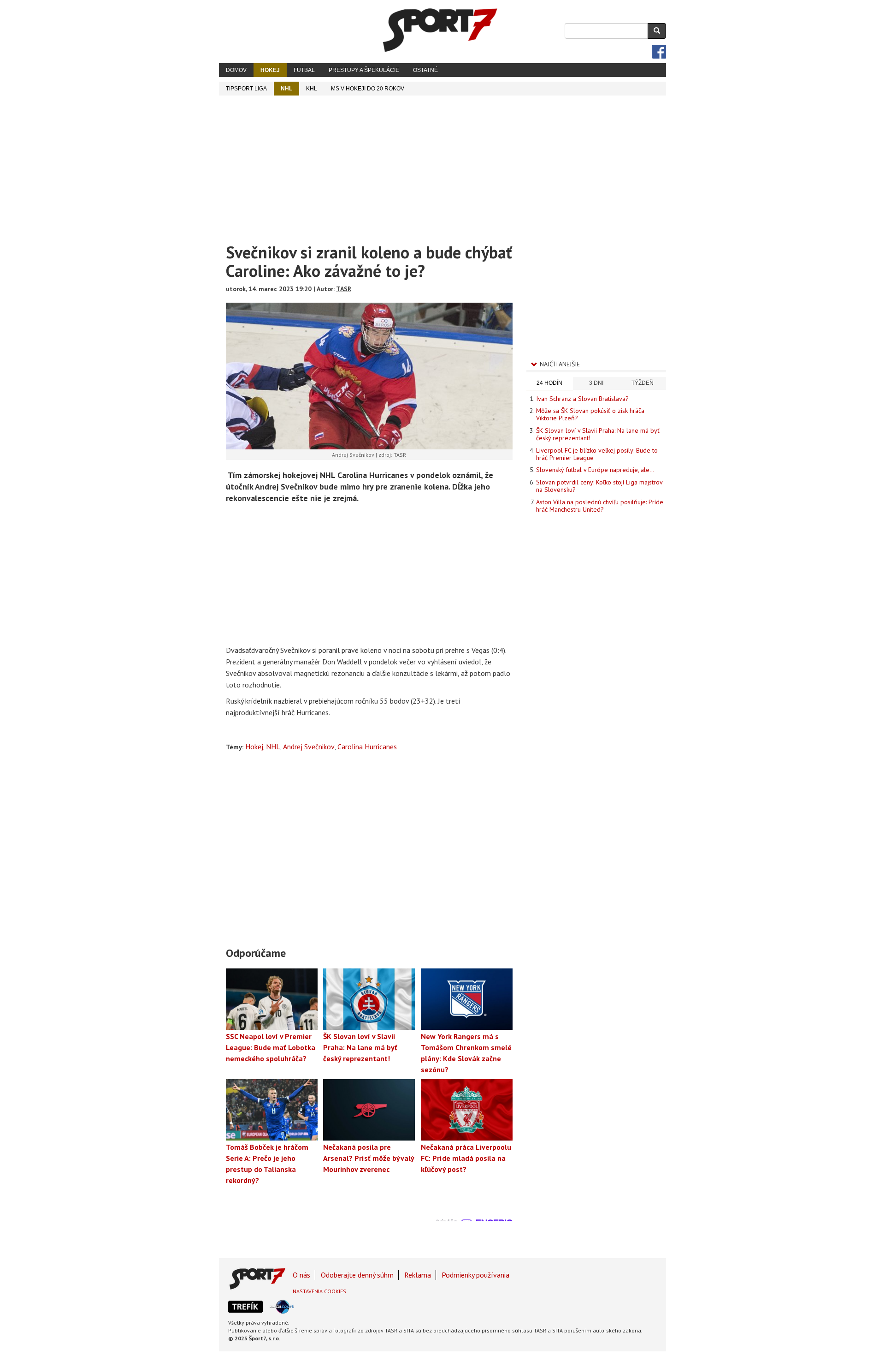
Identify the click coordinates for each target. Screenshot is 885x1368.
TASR (343, 289)
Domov (236, 70)
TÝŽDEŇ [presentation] (642, 383)
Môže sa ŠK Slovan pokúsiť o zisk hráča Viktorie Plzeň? (590, 414)
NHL (286, 88)
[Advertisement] (442, 164)
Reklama (417, 1274)
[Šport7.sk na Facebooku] (659, 52)
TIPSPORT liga (246, 88)
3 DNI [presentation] (596, 383)
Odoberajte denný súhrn (357, 1274)
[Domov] (440, 30)
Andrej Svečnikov (309, 746)
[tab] (549, 383)
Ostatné (425, 70)
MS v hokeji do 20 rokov (367, 88)
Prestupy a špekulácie (364, 70)
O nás (301, 1274)
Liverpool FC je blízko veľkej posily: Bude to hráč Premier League (597, 454)
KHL (311, 88)
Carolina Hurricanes (367, 746)
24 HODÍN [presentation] (549, 383)
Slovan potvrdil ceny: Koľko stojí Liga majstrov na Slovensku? (599, 486)
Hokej (270, 70)
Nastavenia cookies (319, 1291)
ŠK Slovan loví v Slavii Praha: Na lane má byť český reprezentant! (598, 434)
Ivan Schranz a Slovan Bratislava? (582, 398)
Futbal (304, 70)
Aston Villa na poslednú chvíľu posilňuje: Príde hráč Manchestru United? (599, 506)
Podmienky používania (475, 1274)
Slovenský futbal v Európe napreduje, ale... (595, 470)
